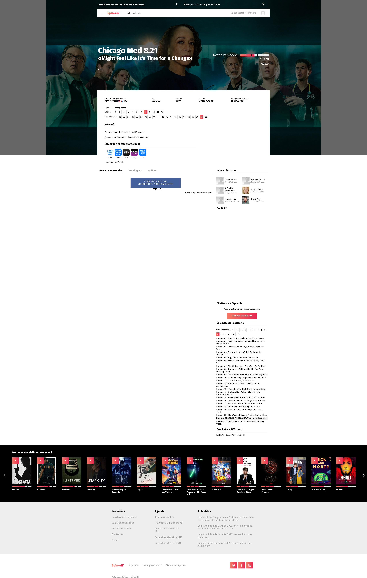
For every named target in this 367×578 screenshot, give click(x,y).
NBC (125, 101)
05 (133, 117)
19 (193, 117)
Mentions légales (175, 565)
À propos (133, 565)
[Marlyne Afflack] (246, 178)
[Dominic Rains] (220, 197)
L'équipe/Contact (152, 565)
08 (146, 117)
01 (115, 117)
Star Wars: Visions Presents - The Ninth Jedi (196, 492)
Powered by (109, 162)
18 (189, 117)
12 (162, 112)
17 (184, 117)
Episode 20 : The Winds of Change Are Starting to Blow (241, 415)
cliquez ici (157, 189)
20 (197, 117)
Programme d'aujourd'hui (169, 522)
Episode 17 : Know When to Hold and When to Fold (239, 403)
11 (158, 112)
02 (120, 117)
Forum (115, 540)
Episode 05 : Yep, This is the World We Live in (237, 357)
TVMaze (125, 577)
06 (137, 117)
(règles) (265, 63)
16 (180, 117)
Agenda (160, 511)
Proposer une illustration (116, 132)
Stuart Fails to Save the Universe (171, 491)
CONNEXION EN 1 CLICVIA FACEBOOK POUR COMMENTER (155, 182)
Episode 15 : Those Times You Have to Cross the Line (240, 397)
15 (176, 117)
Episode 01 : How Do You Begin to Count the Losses (240, 338)
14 (171, 117)
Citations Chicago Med (241, 316)
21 (202, 117)
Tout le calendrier (165, 517)
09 (150, 117)
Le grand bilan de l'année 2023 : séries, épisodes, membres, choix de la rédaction (225, 527)
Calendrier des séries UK (168, 543)
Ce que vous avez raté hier (167, 530)
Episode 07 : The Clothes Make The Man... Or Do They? (241, 366)
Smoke (207, 4)
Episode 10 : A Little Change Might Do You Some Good (241, 377)
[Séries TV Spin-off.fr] (113, 13)
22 (206, 117)
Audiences (117, 534)
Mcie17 (187, 4)
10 (154, 112)
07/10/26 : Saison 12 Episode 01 (230, 435)
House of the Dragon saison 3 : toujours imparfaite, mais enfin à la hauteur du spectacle (226, 518)
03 (124, 117)
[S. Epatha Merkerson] (220, 188)
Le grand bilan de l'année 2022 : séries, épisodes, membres (225, 536)
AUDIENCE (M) (237, 101)
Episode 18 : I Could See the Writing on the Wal (238, 406)
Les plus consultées (123, 522)
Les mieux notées (121, 528)
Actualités (204, 511)
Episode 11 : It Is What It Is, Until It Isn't (235, 380)
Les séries (118, 511)
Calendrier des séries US (168, 537)
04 (128, 117)
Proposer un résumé (114, 137)
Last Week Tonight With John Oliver (245, 491)
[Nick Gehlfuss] (220, 178)
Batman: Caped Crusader (119, 491)
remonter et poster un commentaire (198, 193)
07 (141, 117)
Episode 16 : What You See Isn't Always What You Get (240, 400)
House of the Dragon (267, 491)
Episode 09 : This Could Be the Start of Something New (241, 374)
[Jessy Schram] (245, 188)
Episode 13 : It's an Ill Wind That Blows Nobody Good (240, 389)
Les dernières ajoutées (124, 517)
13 (167, 117)
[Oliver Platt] (245, 197)
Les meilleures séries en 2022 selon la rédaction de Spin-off (225, 544)
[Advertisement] (236, 140)
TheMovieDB (134, 577)
